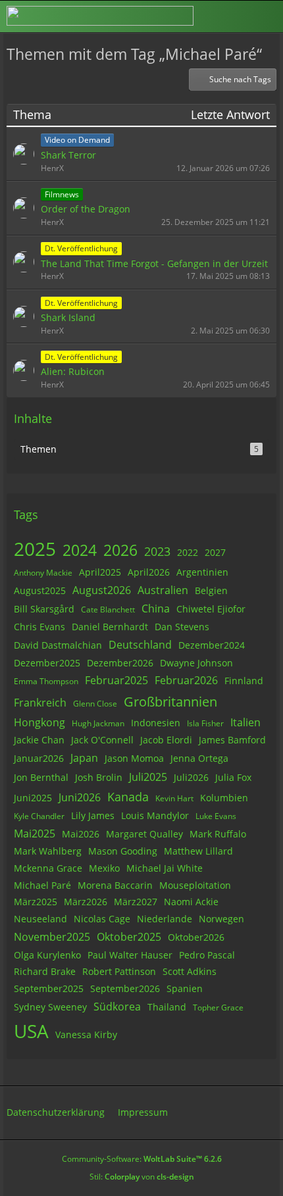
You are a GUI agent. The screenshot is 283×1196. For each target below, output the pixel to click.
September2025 (49, 988)
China (156, 608)
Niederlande (164, 918)
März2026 (85, 901)
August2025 (40, 590)
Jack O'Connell (102, 740)
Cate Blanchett (108, 609)
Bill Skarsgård (44, 609)
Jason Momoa (134, 758)
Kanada (128, 797)
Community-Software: (142, 1158)
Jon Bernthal (41, 777)
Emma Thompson (46, 681)
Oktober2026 (196, 937)
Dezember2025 (47, 663)
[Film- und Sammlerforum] (100, 16)
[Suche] (200, 16)
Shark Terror (68, 155)
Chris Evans (39, 626)
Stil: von (142, 1176)
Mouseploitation (195, 885)
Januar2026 (39, 758)
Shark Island (68, 317)
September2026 (125, 988)
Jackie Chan (39, 740)
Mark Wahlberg (48, 851)
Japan (84, 758)
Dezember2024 (211, 645)
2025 (35, 548)
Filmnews (62, 194)
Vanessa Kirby (86, 1034)
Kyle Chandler (39, 816)
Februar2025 (116, 680)
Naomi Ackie (191, 901)
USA (31, 1030)
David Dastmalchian (58, 645)
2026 (120, 550)
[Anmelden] (233, 16)
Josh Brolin (98, 777)
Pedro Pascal (207, 955)
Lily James (93, 815)
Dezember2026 (120, 663)
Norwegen (221, 918)
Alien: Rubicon (73, 371)
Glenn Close (95, 703)
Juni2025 (33, 797)
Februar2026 (186, 680)
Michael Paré (42, 885)
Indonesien (155, 722)
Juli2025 (148, 777)
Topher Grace (218, 1007)
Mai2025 (34, 833)
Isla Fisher (205, 723)
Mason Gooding (122, 851)
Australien (163, 590)
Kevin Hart (174, 798)
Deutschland (140, 644)
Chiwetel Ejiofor (210, 609)
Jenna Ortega (199, 758)
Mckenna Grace (48, 868)
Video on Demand (77, 139)
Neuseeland (40, 918)
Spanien (185, 988)
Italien (245, 722)
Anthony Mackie (43, 572)
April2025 (100, 572)
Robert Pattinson (119, 971)
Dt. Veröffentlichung (81, 248)
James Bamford (232, 740)
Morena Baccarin (115, 885)
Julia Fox (233, 777)
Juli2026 (191, 777)
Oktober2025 (129, 937)
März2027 (135, 901)
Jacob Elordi (166, 740)
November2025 (52, 937)
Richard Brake (45, 971)
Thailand (166, 1007)
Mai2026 (80, 834)
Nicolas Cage (102, 918)
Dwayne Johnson (196, 663)
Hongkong (39, 722)
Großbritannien (170, 701)
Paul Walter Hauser (130, 955)
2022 (187, 552)
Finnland (243, 680)
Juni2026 (80, 797)
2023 (157, 551)
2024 (80, 550)
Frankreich (40, 702)
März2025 (35, 901)
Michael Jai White (164, 868)
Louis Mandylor (155, 815)
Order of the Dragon (85, 209)
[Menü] (266, 16)
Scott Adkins (190, 971)
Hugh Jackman (98, 723)
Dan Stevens (182, 626)
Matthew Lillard (198, 851)
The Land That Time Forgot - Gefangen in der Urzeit (154, 263)
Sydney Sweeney (50, 1007)
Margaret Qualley (144, 834)
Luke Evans (215, 816)
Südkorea (117, 1006)
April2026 (149, 572)
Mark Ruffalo (218, 834)
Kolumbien (224, 797)
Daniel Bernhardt (110, 626)
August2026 (101, 590)
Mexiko (104, 868)
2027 (215, 552)
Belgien (211, 590)
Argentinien (202, 572)
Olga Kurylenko (47, 955)
